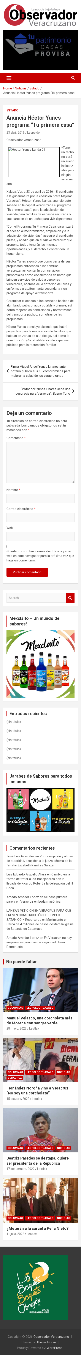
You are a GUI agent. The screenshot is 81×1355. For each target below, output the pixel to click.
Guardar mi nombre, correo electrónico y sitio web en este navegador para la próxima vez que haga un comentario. (40, 555)
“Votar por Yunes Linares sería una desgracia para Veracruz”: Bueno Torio (43, 391)
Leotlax (34, 1028)
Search (70, 598)
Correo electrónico (21, 509)
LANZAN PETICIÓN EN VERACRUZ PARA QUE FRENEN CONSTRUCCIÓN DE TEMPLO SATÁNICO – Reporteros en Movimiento (38, 915)
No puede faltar (21, 961)
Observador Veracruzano (51, 1337)
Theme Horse (46, 1342)
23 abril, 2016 (15, 132)
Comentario (16, 438)
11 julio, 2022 (15, 1234)
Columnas (15, 1007)
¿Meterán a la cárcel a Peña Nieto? (37, 1228)
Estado (12, 110)
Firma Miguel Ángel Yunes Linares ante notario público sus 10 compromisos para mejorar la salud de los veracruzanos (40, 371)
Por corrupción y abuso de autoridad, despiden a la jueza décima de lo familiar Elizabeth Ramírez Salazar (39, 860)
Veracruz (15, 1077)
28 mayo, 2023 (16, 1028)
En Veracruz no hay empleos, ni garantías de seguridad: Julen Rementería (39, 942)
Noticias (63, 1072)
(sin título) (13, 722)
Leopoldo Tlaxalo (40, 1007)
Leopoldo (33, 132)
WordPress (54, 1348)
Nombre (13, 490)
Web (9, 528)
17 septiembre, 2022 (20, 1169)
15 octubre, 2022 (17, 1098)
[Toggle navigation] (9, 78)
